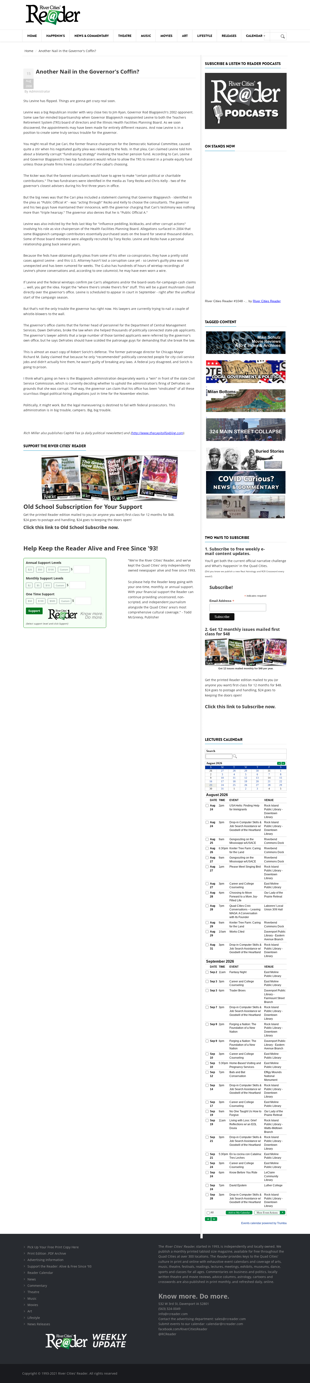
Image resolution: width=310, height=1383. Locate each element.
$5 (38, 585)
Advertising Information (45, 1260)
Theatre (124, 35)
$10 (48, 585)
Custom (64, 569)
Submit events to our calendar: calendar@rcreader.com (200, 1324)
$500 (52, 601)
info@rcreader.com (173, 1314)
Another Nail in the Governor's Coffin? (87, 71)
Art (185, 35)
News (31, 1279)
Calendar (254, 35)
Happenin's (55, 35)
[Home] (53, 15)
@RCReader (167, 1334)
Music (146, 35)
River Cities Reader (267, 301)
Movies (166, 35)
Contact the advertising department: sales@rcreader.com (202, 1319)
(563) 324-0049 (169, 1308)
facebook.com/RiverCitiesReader (182, 1329)
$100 (51, 569)
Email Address (221, 601)
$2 (29, 585)
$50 (40, 569)
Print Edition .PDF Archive (46, 1253)
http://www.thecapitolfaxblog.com (157, 433)
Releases (229, 35)
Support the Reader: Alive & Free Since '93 (59, 1266)
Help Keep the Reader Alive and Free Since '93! (90, 548)
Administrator (39, 91)
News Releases (38, 1324)
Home (32, 35)
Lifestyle (204, 35)
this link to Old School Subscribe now (76, 527)
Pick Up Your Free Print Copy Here (53, 1247)
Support (34, 611)
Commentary (37, 1285)
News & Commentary (91, 35)
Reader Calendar (40, 1273)
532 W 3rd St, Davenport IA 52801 (183, 1304)
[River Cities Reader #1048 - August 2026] (246, 224)
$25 (30, 569)
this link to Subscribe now (245, 706)
